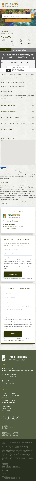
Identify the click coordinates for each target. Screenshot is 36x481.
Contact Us (6, 228)
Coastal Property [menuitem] (9, 393)
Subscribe (13, 274)
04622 (30, 202)
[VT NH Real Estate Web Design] (18, 477)
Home (1, 202)
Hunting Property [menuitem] (9, 400)
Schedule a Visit (25, 288)
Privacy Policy (4, 182)
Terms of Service (17, 340)
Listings (7, 202)
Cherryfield (24, 202)
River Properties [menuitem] (8, 402)
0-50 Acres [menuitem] (6, 406)
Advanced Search (11, 20)
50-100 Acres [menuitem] (6, 408)
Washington (17, 202)
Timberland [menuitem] (6, 398)
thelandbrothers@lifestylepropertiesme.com (18, 370)
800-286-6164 (10, 224)
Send (13, 334)
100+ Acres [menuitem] (6, 411)
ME (11, 202)
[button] (32, 16)
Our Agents (13, 228)
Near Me (23, 20)
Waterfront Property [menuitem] (10, 396)
